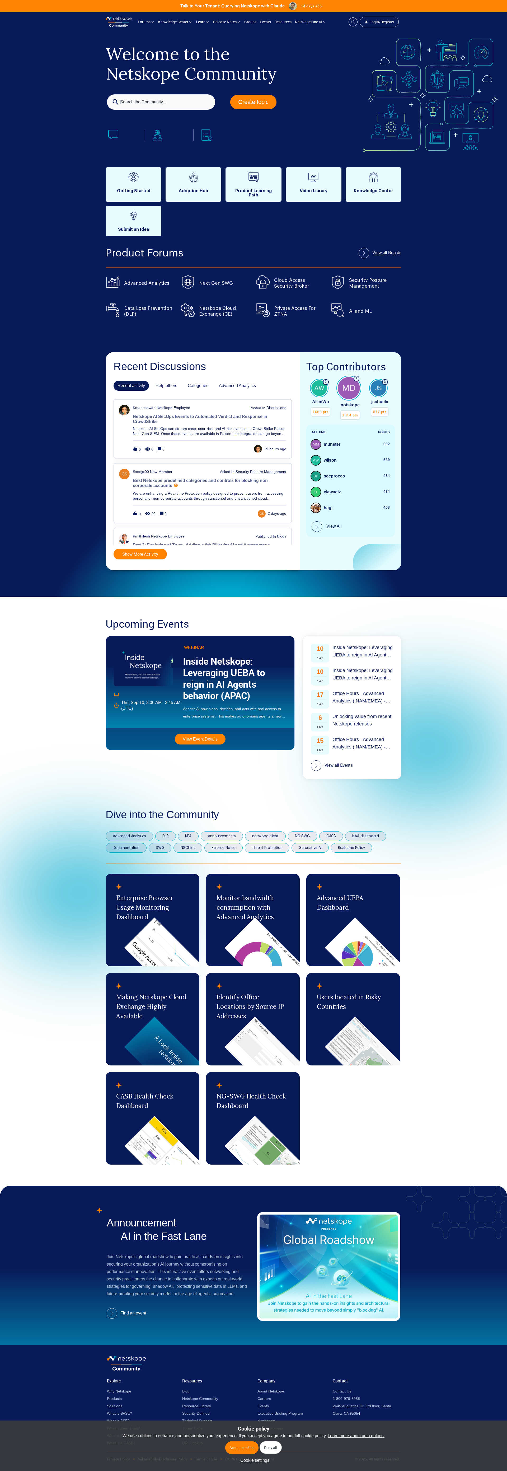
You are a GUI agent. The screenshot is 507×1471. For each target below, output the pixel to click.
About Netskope (270, 1391)
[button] (253, 1460)
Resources (283, 21)
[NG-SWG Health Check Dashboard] (253, 1118)
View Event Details (200, 739)
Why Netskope (119, 1391)
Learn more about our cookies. (356, 1435)
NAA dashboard (365, 836)
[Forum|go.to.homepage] (119, 22)
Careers (264, 1398)
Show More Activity (140, 554)
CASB (331, 836)
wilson (330, 460)
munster (332, 444)
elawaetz (332, 492)
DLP (165, 836)
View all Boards (386, 252)
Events (265, 21)
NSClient (188, 848)
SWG (160, 848)
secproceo (334, 476)
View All (333, 526)
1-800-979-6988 (346, 1398)
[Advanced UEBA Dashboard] (353, 920)
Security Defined (196, 1413)
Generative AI (310, 848)
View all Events (339, 765)
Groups (250, 21)
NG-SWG (302, 836)
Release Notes (224, 848)
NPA (188, 836)
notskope (350, 405)
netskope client (265, 836)
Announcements (222, 836)
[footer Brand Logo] (126, 1370)
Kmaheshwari (144, 408)
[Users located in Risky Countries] (353, 1019)
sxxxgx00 (141, 472)
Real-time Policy (351, 848)
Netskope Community (200, 1398)
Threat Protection (267, 848)
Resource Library (196, 1406)
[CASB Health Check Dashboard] (152, 1118)
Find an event (133, 1313)
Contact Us (342, 1391)
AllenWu (320, 401)
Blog (186, 1391)
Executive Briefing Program (280, 1413)
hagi (328, 507)
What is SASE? (119, 1413)
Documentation (126, 848)
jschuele (379, 401)
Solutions (114, 1406)
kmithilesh (141, 536)
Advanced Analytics (129, 836)
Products (114, 1398)
